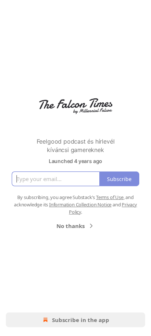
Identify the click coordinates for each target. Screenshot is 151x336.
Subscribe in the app (80, 320)
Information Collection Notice (80, 204)
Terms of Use (110, 197)
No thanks (70, 226)
